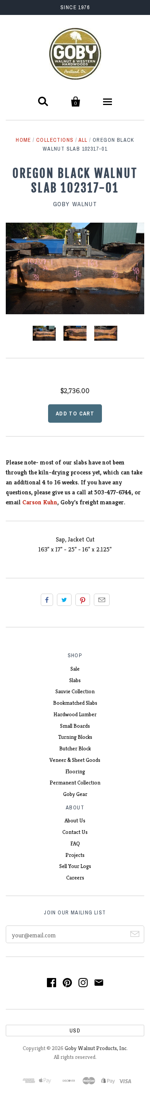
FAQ (75, 843)
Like (47, 600)
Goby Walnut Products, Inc (96, 1048)
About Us (75, 820)
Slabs (75, 680)
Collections (54, 139)
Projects (75, 855)
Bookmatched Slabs (75, 702)
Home (23, 139)
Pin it (82, 600)
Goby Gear (75, 794)
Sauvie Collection (75, 691)
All (83, 139)
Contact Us (75, 832)
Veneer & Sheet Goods (75, 759)
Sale (75, 668)
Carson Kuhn (39, 502)
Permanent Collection (75, 782)
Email (102, 600)
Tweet (64, 600)
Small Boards (75, 725)
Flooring (75, 771)
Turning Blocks (75, 737)
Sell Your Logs (75, 866)
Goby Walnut (75, 204)
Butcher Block (75, 748)
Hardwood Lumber (75, 714)
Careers (75, 877)
